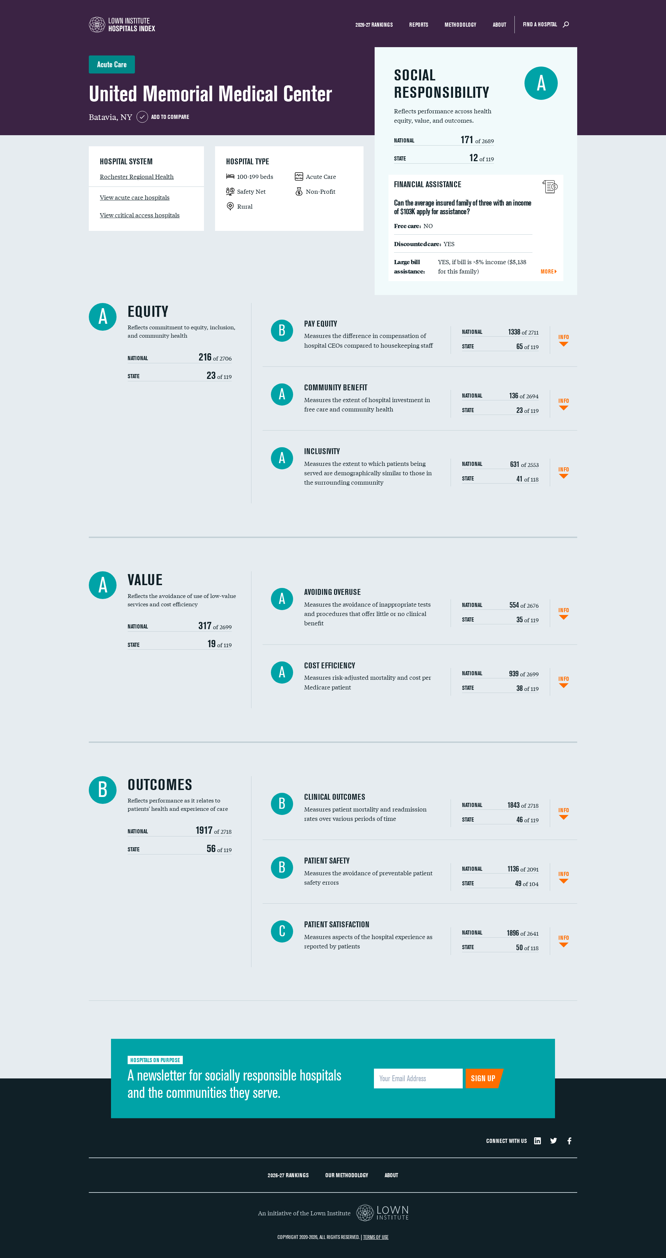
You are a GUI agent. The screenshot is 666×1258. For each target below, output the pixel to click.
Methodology (460, 24)
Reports (418, 24)
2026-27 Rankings (374, 24)
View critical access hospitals (140, 214)
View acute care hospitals (135, 197)
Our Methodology (346, 1175)
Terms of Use (375, 1237)
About (499, 24)
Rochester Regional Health (137, 176)
